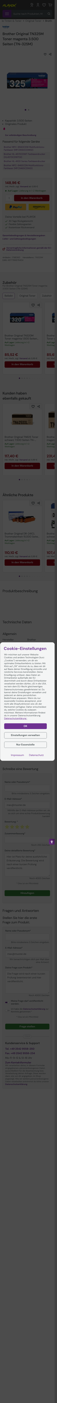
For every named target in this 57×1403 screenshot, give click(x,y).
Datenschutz (36, 755)
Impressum (17, 755)
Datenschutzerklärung (15, 718)
